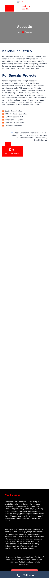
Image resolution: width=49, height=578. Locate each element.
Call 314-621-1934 (26, 7)
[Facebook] (39, 8)
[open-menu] (9, 8)
